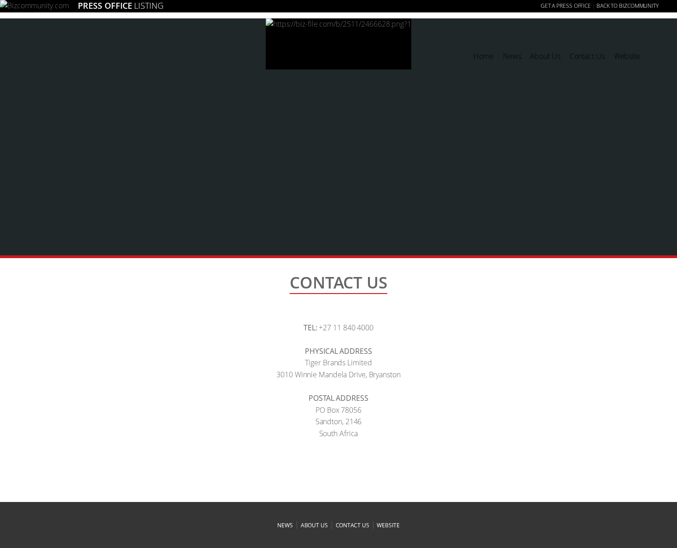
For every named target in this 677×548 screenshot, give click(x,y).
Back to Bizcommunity (627, 6)
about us (314, 525)
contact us (352, 525)
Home (483, 56)
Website (627, 56)
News (512, 56)
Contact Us (587, 56)
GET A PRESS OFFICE (566, 6)
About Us (545, 56)
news (285, 525)
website (388, 525)
